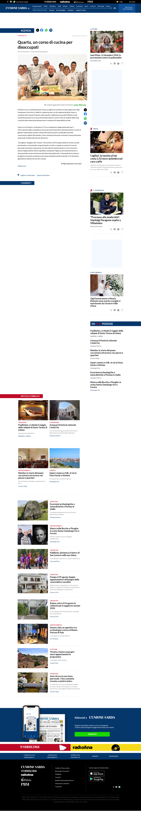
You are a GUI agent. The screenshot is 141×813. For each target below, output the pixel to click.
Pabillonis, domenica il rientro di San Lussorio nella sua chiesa (65, 553)
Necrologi (101, 6)
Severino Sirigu (94, 358)
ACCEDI (132, 2)
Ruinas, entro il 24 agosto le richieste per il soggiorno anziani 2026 (65, 605)
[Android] (104, 778)
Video (45, 6)
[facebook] (11, 2)
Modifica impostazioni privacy (64, 780)
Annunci (93, 6)
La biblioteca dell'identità (75, 756)
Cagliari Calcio (81, 10)
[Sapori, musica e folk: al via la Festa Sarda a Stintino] (65, 458)
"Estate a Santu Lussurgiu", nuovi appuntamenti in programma (62, 654)
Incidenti (71, 10)
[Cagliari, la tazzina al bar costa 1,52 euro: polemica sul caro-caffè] (106, 142)
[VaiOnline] (78, 2)
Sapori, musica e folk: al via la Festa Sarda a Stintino (63, 474)
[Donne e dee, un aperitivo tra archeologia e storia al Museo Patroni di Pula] (33, 634)
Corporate (58, 786)
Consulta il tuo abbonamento (29, 756)
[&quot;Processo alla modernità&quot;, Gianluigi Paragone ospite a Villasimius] (106, 204)
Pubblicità (58, 774)
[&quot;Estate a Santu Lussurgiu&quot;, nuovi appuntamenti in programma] (33, 658)
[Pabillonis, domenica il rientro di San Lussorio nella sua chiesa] (33, 559)
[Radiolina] (65, 2)
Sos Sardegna (61, 10)
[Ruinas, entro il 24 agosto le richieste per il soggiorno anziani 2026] (33, 609)
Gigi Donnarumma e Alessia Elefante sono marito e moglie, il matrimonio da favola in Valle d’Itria (105, 302)
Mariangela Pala (95, 368)
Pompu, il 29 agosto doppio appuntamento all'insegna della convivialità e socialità (64, 579)
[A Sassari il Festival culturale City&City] (65, 410)
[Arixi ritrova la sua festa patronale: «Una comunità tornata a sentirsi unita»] (33, 682)
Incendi (51, 10)
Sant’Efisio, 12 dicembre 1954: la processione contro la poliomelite (105, 56)
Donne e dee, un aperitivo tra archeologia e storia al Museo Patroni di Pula (63, 630)
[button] (37, 30)
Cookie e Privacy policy (62, 768)
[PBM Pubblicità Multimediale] (90, 2)
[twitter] (8, 2)
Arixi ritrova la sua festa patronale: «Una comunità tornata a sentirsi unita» (62, 678)
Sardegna (53, 6)
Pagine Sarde (113, 756)
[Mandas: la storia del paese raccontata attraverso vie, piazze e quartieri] (33, 458)
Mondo (65, 6)
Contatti (58, 777)
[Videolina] (50, 2)
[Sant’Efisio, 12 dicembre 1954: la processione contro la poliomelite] (106, 42)
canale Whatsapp (79, 105)
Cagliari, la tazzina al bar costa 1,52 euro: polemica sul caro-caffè (106, 158)
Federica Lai (22, 166)
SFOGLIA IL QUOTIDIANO (128, 8)
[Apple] (104, 773)
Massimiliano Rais (95, 61)
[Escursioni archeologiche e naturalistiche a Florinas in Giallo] (33, 510)
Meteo (108, 6)
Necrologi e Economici (62, 771)
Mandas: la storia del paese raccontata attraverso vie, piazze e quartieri (106, 352)
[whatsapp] (14, 2)
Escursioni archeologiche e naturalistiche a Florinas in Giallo (105, 373)
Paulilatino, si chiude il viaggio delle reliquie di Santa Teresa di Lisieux (106, 331)
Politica (72, 6)
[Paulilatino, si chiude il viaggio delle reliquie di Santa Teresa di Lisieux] (33, 410)
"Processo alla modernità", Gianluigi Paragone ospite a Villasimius (105, 220)
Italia (59, 6)
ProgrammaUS (37, 6)
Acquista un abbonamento (52, 756)
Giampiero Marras (95, 346)
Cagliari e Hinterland (27, 175)
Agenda (26, 30)
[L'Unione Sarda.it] (18, 8)
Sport (86, 6)
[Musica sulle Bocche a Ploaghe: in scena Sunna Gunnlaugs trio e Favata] (33, 535)
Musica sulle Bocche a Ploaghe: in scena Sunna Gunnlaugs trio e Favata (105, 384)
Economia (79, 6)
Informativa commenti (62, 783)
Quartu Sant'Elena (43, 175)
